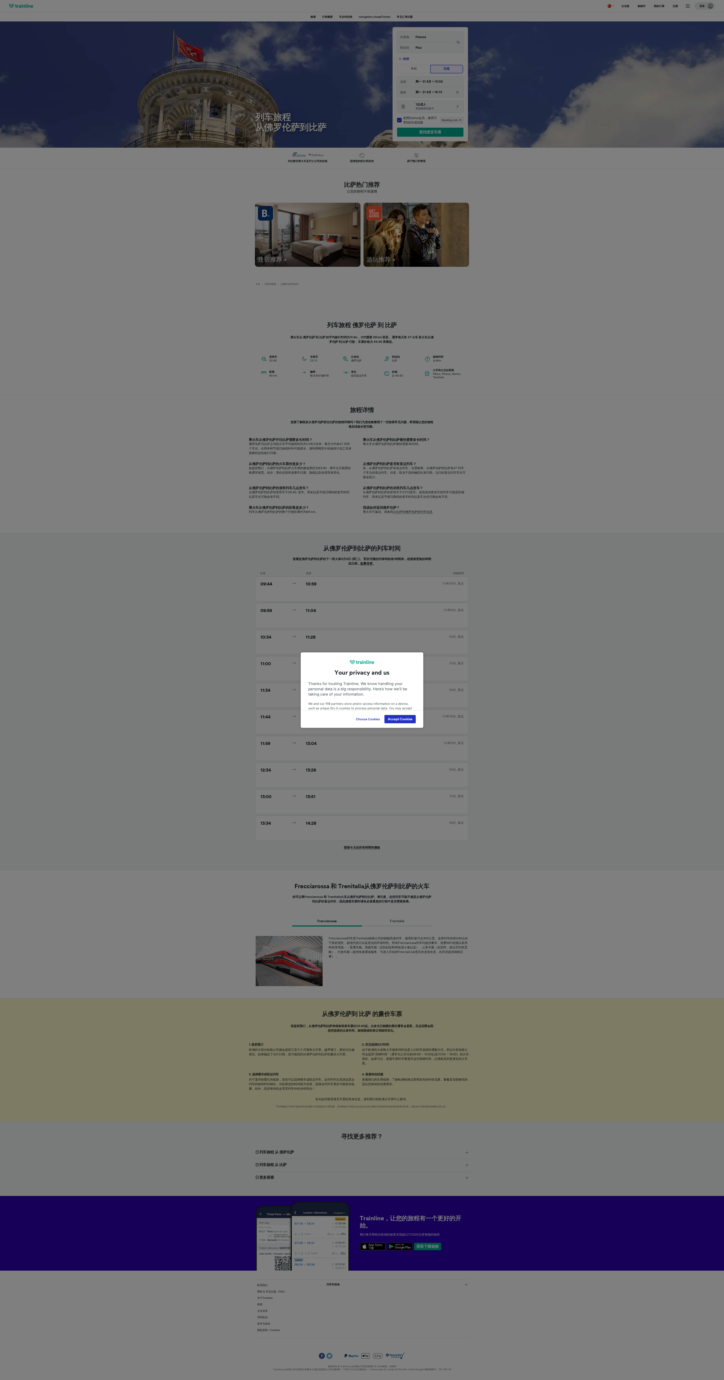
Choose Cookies (368, 719)
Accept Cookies (400, 719)
